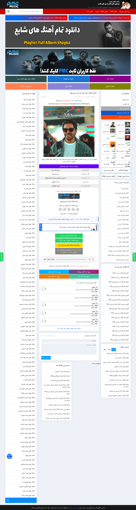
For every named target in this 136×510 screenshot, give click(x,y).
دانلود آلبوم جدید (124, 197)
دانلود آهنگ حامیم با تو (122, 358)
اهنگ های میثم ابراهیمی (28, 464)
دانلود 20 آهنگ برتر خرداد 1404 (120, 277)
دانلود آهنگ (113, 11)
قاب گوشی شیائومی (123, 117)
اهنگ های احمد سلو (29, 126)
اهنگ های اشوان (30, 140)
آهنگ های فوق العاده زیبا (26, 79)
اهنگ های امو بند (30, 166)
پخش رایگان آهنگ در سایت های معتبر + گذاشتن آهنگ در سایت (47, 18)
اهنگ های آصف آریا (29, 113)
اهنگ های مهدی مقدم (28, 451)
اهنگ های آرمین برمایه (28, 104)
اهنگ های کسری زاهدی (28, 375)
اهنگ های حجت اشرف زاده (27, 220)
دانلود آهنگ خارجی (123, 220)
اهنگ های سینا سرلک (28, 273)
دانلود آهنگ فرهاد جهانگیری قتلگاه (119, 375)
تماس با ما (90, 11)
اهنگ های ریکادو (30, 260)
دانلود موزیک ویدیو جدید (122, 193)
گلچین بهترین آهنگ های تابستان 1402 (117, 304)
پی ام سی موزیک (12, 4)
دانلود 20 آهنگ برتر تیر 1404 (120, 273)
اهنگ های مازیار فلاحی (28, 384)
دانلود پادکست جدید (123, 215)
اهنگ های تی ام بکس (28, 197)
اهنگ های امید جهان (29, 157)
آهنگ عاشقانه (68, 79)
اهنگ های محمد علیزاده (28, 415)
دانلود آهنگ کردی (124, 242)
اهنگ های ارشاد (30, 135)
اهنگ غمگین (110, 86)
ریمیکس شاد (125, 189)
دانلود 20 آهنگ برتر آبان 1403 (120, 291)
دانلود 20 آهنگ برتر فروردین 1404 (119, 286)
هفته (113, 349)
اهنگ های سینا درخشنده (28, 286)
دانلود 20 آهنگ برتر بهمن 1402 (120, 317)
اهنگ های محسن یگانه (28, 393)
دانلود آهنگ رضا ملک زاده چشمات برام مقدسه (81, 314)
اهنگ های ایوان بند (29, 171)
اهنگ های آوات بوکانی (28, 117)
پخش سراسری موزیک (122, 260)
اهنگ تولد (68, 86)
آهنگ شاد (110, 79)
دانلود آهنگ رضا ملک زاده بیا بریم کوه (83, 93)
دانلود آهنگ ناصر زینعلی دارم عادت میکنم (117, 371)
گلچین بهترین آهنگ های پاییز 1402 (118, 300)
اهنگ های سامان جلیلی (28, 269)
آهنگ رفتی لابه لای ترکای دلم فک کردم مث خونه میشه (75, 227)
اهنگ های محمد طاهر (28, 420)
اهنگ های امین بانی (29, 162)
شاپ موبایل (125, 100)
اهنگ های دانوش (30, 233)
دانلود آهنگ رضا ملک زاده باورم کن (83, 290)
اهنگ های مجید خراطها (28, 429)
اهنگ (72, 159)
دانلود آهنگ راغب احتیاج (122, 367)
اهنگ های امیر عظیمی (28, 148)
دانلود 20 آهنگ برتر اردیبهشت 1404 (118, 282)
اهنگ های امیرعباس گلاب (27, 144)
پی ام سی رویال (124, 211)
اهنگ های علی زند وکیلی (27, 344)
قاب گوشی (126, 104)
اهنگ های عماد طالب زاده (27, 357)
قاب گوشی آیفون (124, 108)
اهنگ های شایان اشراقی (28, 317)
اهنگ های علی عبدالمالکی (27, 353)
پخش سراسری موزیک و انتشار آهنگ (118, 255)
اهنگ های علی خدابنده (28, 340)
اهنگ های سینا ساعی (29, 277)
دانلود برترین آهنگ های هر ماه (108, 177)
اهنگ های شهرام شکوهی (27, 331)
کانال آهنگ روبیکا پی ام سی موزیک (118, 251)
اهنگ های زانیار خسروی (28, 264)
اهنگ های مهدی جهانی (28, 446)
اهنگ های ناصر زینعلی (28, 478)
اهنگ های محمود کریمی (28, 424)
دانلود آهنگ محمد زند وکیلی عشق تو (59, 405)
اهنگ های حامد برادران (28, 202)
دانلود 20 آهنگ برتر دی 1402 (120, 322)
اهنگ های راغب (30, 237)
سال (104, 349)
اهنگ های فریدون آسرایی (27, 371)
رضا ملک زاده (67, 100)
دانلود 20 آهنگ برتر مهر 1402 (120, 335)
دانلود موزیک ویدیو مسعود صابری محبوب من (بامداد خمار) (57, 386)
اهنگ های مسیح (30, 438)
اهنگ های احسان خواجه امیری (26, 122)
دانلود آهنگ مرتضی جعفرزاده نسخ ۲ (118, 395)
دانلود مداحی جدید (123, 202)
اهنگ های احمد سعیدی (28, 131)
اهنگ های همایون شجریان (27, 486)
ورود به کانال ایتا (54, 276)
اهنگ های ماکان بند (29, 380)
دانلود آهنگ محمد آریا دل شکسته (119, 380)
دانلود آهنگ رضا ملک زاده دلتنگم (83, 322)
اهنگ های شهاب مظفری (28, 326)
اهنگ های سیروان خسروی (27, 304)
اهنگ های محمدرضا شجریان (26, 411)
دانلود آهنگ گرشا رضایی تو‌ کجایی (119, 391)
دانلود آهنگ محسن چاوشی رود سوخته (118, 353)
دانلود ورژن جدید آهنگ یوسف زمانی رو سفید (116, 362)
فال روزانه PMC (26, 86)
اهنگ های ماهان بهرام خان (27, 389)
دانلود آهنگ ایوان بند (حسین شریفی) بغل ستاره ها (117, 385)
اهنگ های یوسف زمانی (28, 495)
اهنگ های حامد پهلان (28, 206)
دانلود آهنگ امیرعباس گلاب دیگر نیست (58, 414)
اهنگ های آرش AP (29, 100)
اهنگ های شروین (30, 322)
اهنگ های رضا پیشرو (29, 251)
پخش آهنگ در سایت (101, 11)
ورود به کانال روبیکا (84, 272)
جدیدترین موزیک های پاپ (123, 177)
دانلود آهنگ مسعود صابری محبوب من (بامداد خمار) (57, 392)
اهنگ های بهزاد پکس (28, 184)
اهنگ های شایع (30, 335)
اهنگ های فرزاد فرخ (29, 366)
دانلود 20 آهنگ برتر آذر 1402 (120, 326)
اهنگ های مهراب (30, 455)
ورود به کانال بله (84, 276)
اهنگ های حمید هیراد (28, 229)
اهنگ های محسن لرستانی (27, 406)
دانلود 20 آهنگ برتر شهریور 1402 (119, 340)
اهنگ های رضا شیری (29, 246)
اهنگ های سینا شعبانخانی (27, 282)
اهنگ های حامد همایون (28, 211)
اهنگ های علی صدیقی (28, 349)
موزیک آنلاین (123, 170)
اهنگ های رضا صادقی (28, 242)
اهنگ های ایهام (30, 175)
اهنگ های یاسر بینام (29, 491)
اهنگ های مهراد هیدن (28, 460)
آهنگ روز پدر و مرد (123, 237)
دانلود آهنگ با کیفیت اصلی (69, 236)
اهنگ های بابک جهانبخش (27, 180)
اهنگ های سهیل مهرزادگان (27, 295)
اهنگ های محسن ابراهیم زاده (26, 398)
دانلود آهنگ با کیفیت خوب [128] (69, 240)
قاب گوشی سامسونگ (123, 113)
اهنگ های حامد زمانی (28, 215)
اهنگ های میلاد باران (29, 469)
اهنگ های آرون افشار (28, 108)
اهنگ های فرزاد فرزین (28, 362)
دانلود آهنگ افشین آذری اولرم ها (60, 380)
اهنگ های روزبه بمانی (28, 255)
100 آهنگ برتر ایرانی (123, 229)
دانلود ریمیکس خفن (123, 206)
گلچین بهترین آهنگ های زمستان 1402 (117, 295)
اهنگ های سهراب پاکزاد (28, 291)
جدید (72, 100)
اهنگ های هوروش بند (28, 482)
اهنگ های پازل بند (29, 189)
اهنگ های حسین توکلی (28, 224)
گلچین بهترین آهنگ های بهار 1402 (119, 309)
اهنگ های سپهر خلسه (28, 300)
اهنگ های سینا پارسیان (28, 309)
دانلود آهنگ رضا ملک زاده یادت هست (82, 306)
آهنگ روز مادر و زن (123, 233)
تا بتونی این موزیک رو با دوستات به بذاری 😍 (69, 251)
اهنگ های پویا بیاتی (29, 193)
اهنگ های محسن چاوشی (27, 402)
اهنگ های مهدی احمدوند (27, 442)
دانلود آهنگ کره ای (123, 224)
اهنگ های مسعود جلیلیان (27, 433)
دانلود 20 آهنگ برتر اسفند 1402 (120, 313)
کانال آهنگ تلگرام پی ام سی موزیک (118, 246)
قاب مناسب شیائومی (75, 219)
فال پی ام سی (108, 170)
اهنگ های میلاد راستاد (28, 473)
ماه (109, 349)
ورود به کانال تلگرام (54, 272)
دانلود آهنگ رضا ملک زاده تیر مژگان (83, 298)
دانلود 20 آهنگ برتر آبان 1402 (120, 331)
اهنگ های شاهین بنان (28, 313)
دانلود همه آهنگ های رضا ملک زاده (68, 245)
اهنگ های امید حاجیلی (28, 153)
